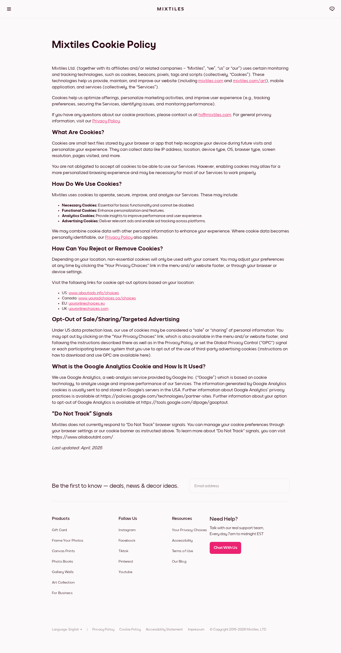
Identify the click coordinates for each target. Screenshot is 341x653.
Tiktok (124, 551)
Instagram (127, 530)
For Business (62, 593)
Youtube (126, 572)
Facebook (127, 540)
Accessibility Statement (164, 629)
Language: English (65, 629)
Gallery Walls (63, 572)
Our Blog (179, 561)
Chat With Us (225, 548)
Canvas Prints (63, 551)
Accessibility (182, 540)
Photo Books (62, 561)
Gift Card (59, 530)
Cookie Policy (130, 629)
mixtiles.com (210, 81)
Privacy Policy (106, 121)
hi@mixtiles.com (214, 115)
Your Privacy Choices (189, 530)
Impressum (196, 629)
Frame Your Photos (68, 540)
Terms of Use (182, 551)
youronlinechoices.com (88, 309)
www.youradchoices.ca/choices (107, 298)
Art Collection (63, 582)
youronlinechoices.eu (87, 303)
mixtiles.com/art (249, 81)
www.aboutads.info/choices (94, 293)
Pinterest (126, 561)
